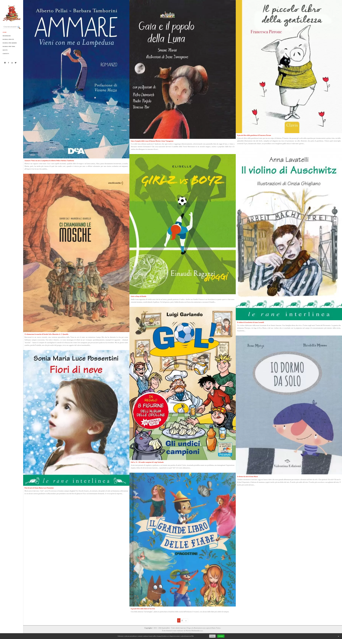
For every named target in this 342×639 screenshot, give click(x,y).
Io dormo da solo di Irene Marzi (247, 476)
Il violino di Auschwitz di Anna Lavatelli (250, 322)
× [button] (338, 636)
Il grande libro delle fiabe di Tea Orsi (143, 608)
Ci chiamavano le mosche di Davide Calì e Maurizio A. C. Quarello (46, 334)
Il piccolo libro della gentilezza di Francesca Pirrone (254, 135)
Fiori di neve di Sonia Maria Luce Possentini (39, 488)
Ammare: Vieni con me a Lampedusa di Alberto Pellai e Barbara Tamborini (49, 160)
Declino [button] (212, 636)
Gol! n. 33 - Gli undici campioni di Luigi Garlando (147, 462)
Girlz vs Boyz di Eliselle (138, 296)
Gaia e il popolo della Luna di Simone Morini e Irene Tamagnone (152, 141)
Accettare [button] (221, 636)
